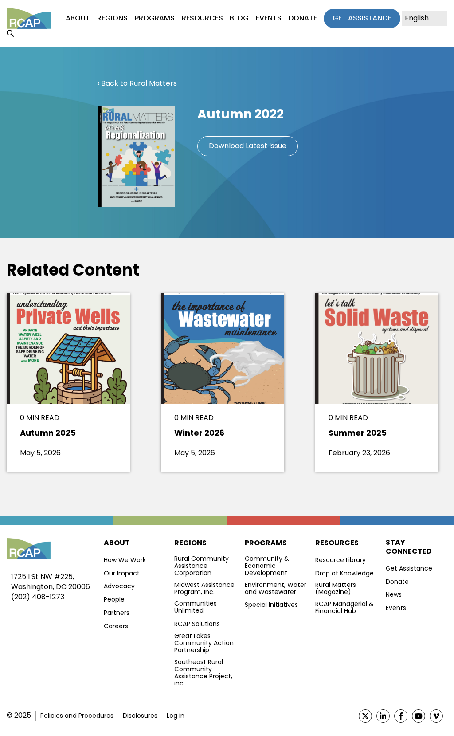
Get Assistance (409, 568)
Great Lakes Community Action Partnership (204, 642)
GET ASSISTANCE (362, 18)
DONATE (303, 18)
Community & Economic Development (267, 565)
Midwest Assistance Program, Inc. (204, 588)
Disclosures (140, 715)
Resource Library (340, 559)
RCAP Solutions (197, 623)
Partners (116, 612)
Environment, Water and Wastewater (275, 588)
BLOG (239, 18)
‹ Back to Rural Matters (137, 83)
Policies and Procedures (77, 715)
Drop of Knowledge (344, 573)
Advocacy (119, 586)
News (394, 594)
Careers (116, 626)
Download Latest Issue (247, 146)
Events (396, 607)
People (114, 599)
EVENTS (269, 18)
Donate (397, 581)
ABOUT (78, 18)
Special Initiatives (271, 604)
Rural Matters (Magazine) (335, 588)
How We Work (125, 559)
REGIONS (112, 18)
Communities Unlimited (195, 607)
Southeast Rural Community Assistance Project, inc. (203, 672)
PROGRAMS (155, 18)
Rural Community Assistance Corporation (201, 565)
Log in (175, 715)
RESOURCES (202, 18)
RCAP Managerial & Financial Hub (344, 607)
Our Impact (122, 573)
